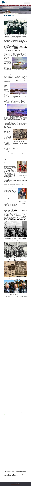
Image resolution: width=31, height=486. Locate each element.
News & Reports (5, 5)
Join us (11, 5)
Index (26, 5)
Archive (22, 5)
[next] (30, 10)
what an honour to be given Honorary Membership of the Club (14, 210)
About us (9, 5)
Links (24, 5)
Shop (13, 5)
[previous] (1, 10)
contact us (25, 0)
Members (16, 5)
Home (2, 5)
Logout (24, 1)
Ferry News (19, 5)
